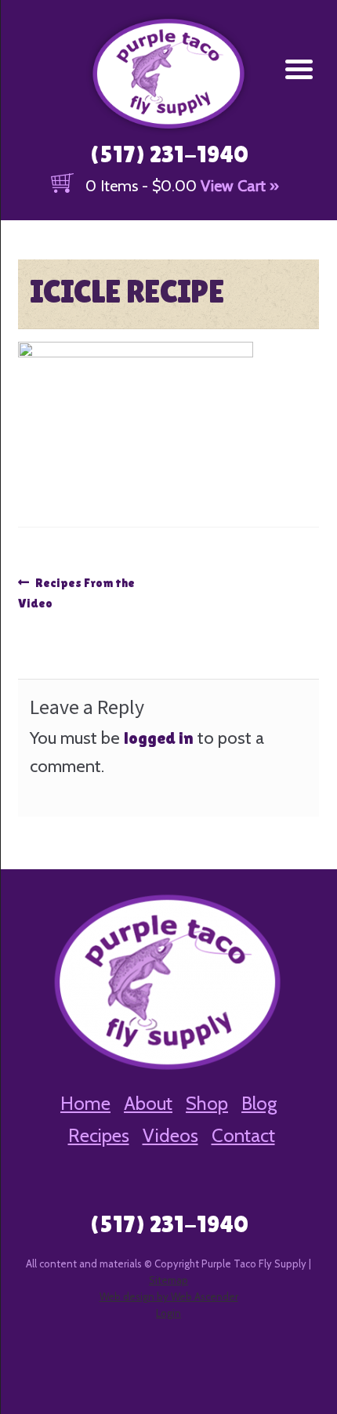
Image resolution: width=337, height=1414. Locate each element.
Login (168, 1313)
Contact (243, 1135)
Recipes (98, 1135)
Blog (259, 1103)
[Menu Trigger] (299, 68)
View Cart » (240, 185)
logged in (159, 738)
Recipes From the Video (77, 593)
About (148, 1103)
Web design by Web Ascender (169, 1296)
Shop (207, 1103)
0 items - (141, 185)
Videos (170, 1135)
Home (85, 1103)
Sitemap (168, 1280)
